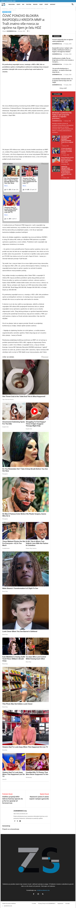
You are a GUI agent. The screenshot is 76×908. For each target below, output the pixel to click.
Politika (28, 4)
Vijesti (18, 4)
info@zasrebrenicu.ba (43, 890)
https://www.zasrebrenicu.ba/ (21, 813)
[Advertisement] (25, 89)
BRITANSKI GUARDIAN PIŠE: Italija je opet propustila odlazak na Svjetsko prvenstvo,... (62, 115)
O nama (34, 903)
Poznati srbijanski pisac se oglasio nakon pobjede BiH (62, 40)
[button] (72, 4)
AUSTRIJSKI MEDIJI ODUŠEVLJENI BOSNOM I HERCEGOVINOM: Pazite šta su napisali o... (67, 140)
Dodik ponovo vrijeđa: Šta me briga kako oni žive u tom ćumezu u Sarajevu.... (63, 60)
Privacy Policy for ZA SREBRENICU (46, 903)
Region (35, 4)
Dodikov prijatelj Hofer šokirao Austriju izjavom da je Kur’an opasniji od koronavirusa (12, 800)
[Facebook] (15, 821)
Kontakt (52, 4)
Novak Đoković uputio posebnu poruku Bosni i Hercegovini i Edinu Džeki (67, 160)
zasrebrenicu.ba (8, 906)
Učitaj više (63, 88)
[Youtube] (20, 821)
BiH (23, 4)
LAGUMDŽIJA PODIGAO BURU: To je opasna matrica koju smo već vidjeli (62, 80)
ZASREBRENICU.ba (11, 31)
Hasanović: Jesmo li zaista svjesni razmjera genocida (39, 798)
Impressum (60, 903)
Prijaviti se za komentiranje (10, 829)
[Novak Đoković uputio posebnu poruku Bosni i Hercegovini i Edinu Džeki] (56, 160)
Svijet (41, 4)
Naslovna (12, 4)
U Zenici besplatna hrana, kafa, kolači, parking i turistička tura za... (66, 151)
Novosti (11, 8)
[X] (17, 821)
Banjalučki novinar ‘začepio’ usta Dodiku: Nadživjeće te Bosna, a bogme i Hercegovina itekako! (62, 49)
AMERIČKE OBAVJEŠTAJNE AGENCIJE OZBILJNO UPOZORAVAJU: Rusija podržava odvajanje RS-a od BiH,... (67, 171)
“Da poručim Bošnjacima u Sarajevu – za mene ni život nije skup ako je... (61, 70)
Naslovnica (5, 8)
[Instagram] (38, 894)
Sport (46, 4)
